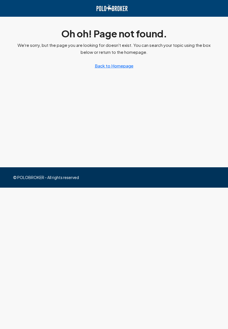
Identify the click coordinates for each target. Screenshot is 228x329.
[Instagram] (190, 177)
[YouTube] (210, 177)
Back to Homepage (114, 65)
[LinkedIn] (200, 177)
